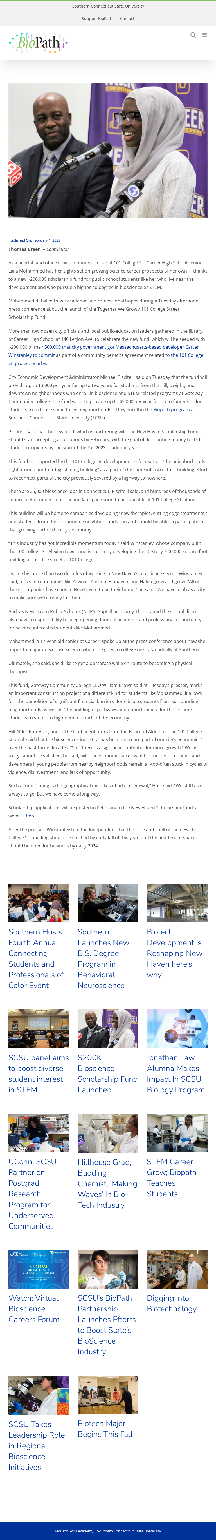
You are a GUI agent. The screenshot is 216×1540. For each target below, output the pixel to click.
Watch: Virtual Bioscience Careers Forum (34, 1309)
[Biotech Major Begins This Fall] (108, 1395)
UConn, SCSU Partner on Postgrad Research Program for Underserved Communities (32, 1193)
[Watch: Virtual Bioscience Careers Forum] (38, 1269)
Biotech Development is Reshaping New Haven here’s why (174, 953)
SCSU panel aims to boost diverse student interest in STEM (38, 1073)
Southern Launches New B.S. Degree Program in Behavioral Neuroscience (103, 959)
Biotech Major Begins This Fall (105, 1429)
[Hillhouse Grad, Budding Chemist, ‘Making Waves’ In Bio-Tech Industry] (108, 1133)
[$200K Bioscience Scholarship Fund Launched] (108, 1028)
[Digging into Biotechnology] (177, 1269)
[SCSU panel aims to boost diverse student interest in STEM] (38, 1028)
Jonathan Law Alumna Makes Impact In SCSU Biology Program (176, 1073)
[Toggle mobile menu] (205, 35)
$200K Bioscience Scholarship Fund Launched (108, 1073)
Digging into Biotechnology (172, 1303)
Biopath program (171, 409)
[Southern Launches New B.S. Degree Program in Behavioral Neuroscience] (108, 903)
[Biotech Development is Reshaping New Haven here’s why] (177, 903)
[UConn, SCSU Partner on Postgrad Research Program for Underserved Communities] (38, 1133)
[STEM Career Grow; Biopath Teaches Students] (177, 1133)
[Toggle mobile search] (193, 35)
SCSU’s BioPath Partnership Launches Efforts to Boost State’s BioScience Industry (107, 1325)
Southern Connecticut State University (108, 6)
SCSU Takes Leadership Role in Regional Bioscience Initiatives (36, 1446)
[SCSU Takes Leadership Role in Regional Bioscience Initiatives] (38, 1395)
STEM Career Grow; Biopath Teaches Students (172, 1177)
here (31, 816)
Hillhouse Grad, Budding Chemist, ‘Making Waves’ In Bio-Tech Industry (107, 1183)
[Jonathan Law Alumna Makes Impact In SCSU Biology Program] (177, 1028)
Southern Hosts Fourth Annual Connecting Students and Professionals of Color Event (36, 959)
